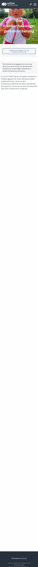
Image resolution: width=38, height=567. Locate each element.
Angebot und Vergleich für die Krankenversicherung (19, 51)
